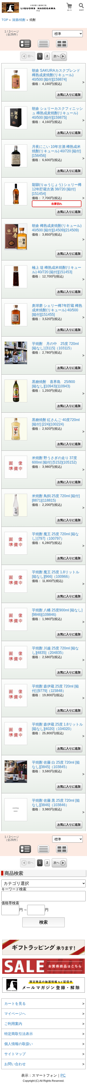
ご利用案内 (13, 1024)
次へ (56, 56)
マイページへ (15, 1013)
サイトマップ (15, 1054)
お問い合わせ (15, 1064)
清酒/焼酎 (18, 19)
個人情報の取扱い (18, 1044)
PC (63, 1075)
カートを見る (15, 1003)
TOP (5, 19)
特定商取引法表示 (18, 1034)
